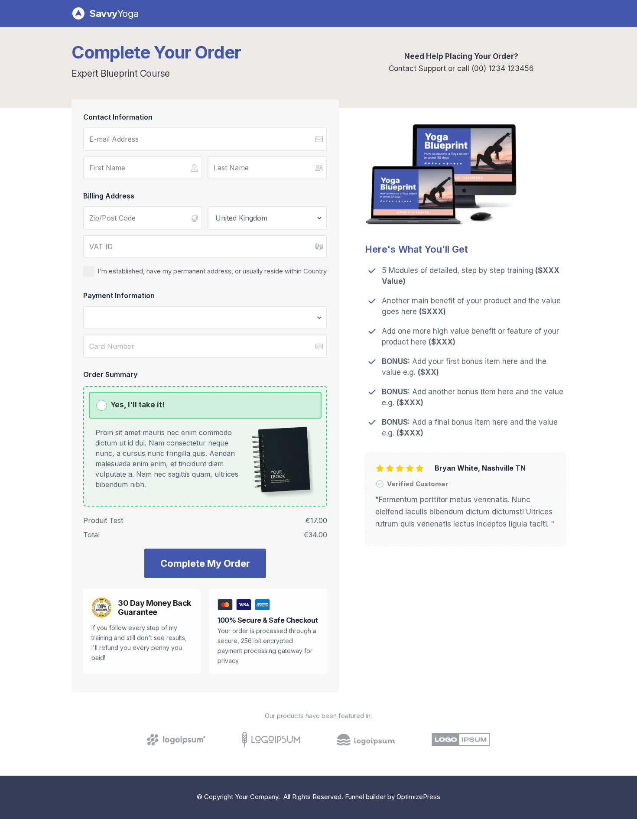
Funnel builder (365, 797)
